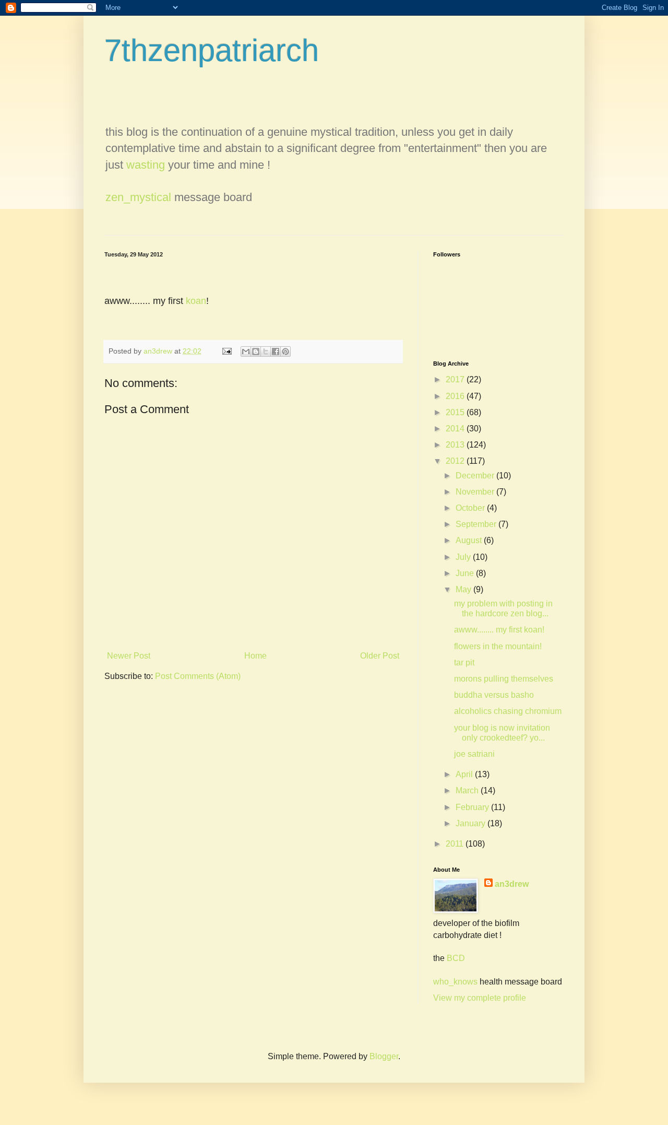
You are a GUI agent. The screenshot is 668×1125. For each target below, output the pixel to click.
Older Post (379, 655)
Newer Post (128, 655)
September (477, 524)
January (471, 823)
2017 (456, 379)
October (471, 507)
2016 (456, 396)
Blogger (383, 1056)
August (470, 540)
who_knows (455, 981)
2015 (456, 412)
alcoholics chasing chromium (508, 711)
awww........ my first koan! (499, 629)
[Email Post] (226, 351)
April (465, 774)
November (476, 491)
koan (196, 301)
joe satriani (474, 753)
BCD (456, 958)
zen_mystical (138, 197)
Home (255, 655)
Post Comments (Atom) (198, 676)
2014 (456, 428)
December (476, 475)
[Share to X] (265, 351)
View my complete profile (479, 997)
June (466, 573)
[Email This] (246, 351)
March (468, 790)
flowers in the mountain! (498, 646)
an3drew (512, 884)
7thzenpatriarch (211, 50)
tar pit (464, 662)
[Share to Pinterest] (285, 351)
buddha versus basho (494, 694)
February (473, 807)
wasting (145, 164)
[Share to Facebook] (275, 351)
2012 (456, 460)
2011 (456, 843)
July (464, 557)
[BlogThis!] (255, 351)
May (464, 589)
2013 (456, 444)
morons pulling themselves (503, 678)
